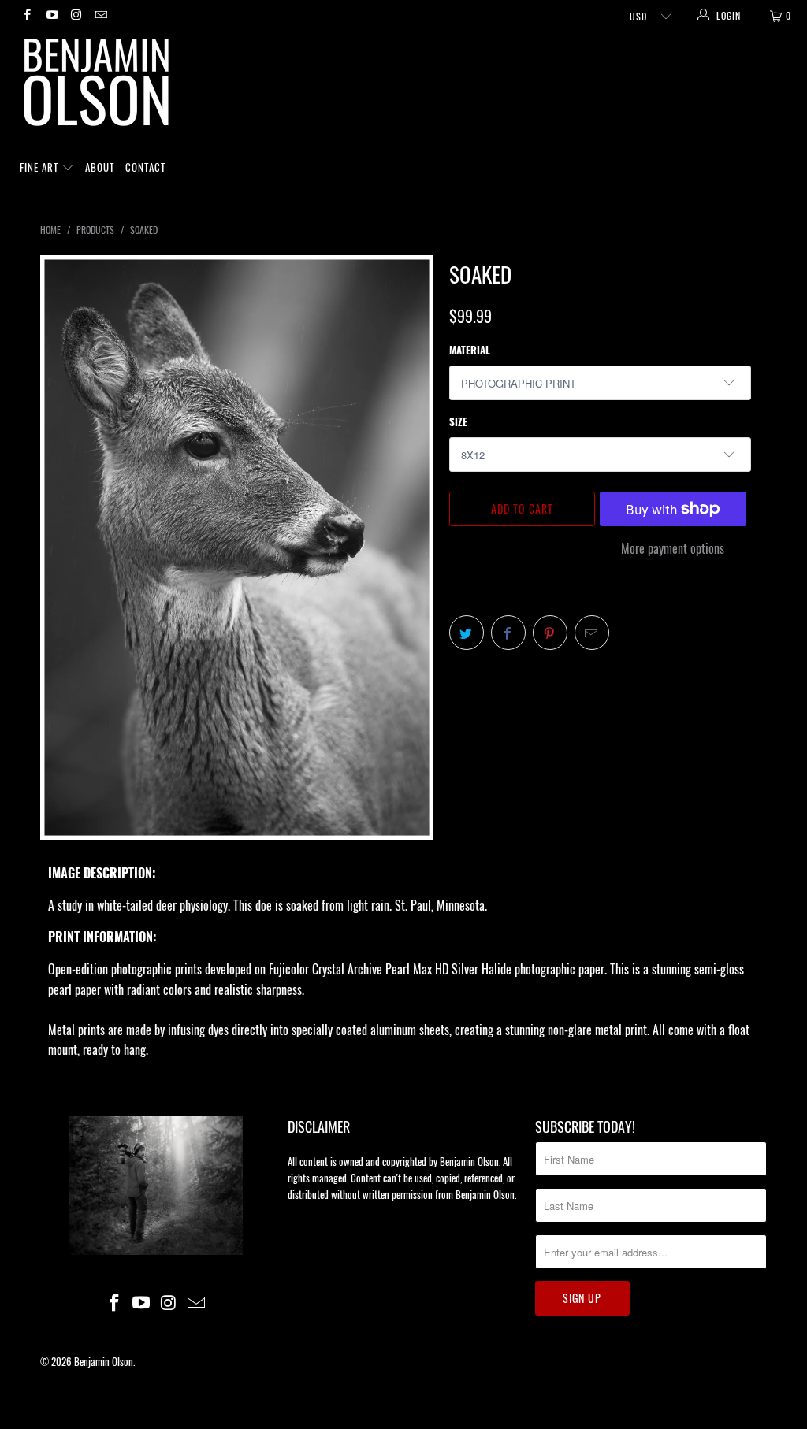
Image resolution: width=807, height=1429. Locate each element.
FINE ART (40, 167)
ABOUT (99, 167)
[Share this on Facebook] (508, 632)
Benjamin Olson (103, 1361)
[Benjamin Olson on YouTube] (51, 15)
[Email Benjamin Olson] (100, 15)
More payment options (672, 548)
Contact (145, 167)
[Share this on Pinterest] (550, 632)
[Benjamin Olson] (411, 86)
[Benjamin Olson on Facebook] (26, 15)
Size (458, 421)
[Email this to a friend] (592, 632)
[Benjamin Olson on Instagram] (76, 15)
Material (469, 350)
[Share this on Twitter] (466, 632)
